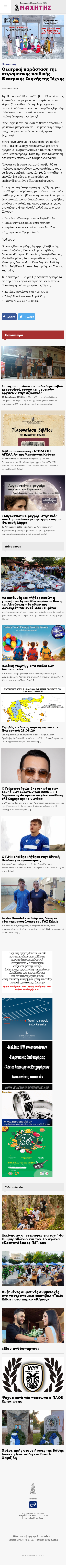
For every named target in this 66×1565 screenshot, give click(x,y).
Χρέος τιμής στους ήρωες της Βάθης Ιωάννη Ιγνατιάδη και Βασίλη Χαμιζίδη (33, 1454)
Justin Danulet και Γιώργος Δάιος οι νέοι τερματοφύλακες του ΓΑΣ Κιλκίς (30, 919)
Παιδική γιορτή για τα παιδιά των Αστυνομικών (28, 667)
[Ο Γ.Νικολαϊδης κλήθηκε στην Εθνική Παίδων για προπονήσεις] (33, 833)
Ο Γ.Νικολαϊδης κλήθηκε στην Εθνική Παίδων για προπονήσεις (31, 858)
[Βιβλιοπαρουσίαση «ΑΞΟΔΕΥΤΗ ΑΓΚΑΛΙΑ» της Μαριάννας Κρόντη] (33, 428)
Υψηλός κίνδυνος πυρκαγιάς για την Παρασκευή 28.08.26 (30, 728)
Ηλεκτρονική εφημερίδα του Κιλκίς (31, 1536)
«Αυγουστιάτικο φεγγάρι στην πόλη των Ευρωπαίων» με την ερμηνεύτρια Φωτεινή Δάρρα (31, 519)
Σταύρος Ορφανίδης (47, 1539)
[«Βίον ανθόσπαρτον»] (33, 1325)
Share (11, 317)
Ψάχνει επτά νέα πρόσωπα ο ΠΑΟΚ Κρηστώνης (32, 1399)
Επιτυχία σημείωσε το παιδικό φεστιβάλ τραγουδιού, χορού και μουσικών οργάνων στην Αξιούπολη (32, 389)
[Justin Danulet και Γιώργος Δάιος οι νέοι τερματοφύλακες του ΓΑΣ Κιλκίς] (33, 895)
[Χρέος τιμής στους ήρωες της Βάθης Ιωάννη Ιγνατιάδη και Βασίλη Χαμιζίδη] (33, 1427)
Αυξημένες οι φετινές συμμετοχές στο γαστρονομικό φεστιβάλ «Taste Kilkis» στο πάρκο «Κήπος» (32, 1295)
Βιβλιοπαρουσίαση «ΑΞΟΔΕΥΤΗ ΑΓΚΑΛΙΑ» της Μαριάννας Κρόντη (28, 452)
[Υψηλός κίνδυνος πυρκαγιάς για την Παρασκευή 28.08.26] (33, 704)
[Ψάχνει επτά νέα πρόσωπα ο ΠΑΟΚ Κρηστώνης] (33, 1374)
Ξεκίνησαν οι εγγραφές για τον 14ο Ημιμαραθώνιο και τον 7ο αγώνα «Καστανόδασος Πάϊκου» (33, 1238)
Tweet (29, 317)
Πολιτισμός (9, 64)
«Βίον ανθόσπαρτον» (20, 1348)
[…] (50, 404)
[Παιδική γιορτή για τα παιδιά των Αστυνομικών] (33, 642)
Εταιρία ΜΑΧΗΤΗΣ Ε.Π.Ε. (21, 1539)
